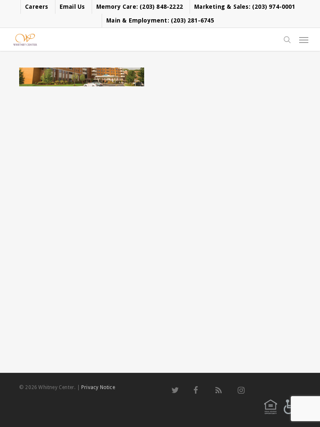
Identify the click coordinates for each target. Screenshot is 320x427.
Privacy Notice (98, 387)
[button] (303, 39)
